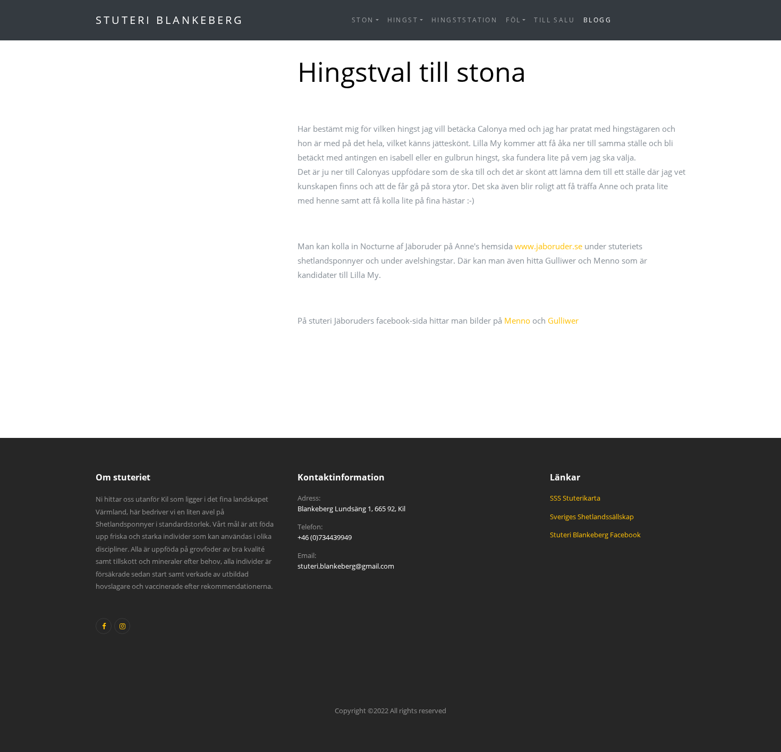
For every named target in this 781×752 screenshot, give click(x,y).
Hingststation (464, 19)
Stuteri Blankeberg (170, 20)
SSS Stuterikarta (575, 498)
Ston (363, 19)
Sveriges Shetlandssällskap (592, 516)
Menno (517, 320)
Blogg (597, 19)
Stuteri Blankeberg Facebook (595, 534)
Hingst (402, 19)
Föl (513, 19)
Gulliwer (563, 320)
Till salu (554, 19)
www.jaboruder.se (548, 246)
